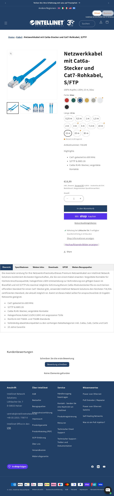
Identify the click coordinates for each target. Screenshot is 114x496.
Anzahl (66, 193)
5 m (83, 126)
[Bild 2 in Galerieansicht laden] (25, 108)
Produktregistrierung (67, 416)
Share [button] (69, 251)
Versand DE (79, 185)
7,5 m (92, 126)
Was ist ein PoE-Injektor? (94, 422)
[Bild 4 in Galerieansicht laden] (51, 108)
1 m (88, 119)
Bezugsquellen (39, 406)
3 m (75, 126)
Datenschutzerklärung (42, 412)
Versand (74, 489)
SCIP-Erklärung (39, 437)
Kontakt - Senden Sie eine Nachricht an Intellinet (67, 406)
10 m (101, 126)
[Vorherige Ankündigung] (5, 3)
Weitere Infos (38, 267)
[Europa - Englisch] (59, 8)
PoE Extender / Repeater (94, 400)
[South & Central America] (74, 8)
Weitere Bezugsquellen (82, 267)
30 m (87, 134)
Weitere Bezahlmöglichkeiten (85, 223)
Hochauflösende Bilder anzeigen (81, 244)
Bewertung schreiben (57, 364)
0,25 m (69, 119)
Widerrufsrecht (37, 489)
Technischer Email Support (66, 431)
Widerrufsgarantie (40, 456)
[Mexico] (66, 8)
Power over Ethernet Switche (92, 408)
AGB (34, 394)
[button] (6, 23)
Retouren (62, 423)
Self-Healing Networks (93, 416)
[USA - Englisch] (70, 8)
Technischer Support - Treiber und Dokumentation (67, 442)
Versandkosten (39, 450)
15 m (69, 134)
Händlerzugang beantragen (64, 395)
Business (108, 13)
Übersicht (6, 267)
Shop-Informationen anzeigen (80, 238)
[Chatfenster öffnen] (108, 490)
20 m (78, 134)
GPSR (65, 267)
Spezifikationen (21, 267)
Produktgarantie (39, 425)
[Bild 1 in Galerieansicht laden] (12, 108)
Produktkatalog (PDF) (42, 431)
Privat (97, 13)
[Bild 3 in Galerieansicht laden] (38, 108)
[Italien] (62, 8)
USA (9, 427)
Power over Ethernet (92, 394)
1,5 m (96, 119)
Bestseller (36, 400)
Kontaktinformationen (99, 489)
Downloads (53, 267)
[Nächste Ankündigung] (109, 3)
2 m (68, 126)
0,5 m (79, 119)
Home (11, 37)
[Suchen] (92, 24)
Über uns (36, 444)
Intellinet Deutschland (21, 490)
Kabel (19, 37)
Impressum (37, 419)
